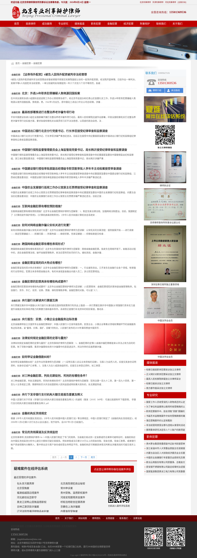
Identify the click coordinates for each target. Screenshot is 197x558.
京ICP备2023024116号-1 (98, 555)
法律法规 (137, 518)
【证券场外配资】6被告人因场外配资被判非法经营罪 (54, 74)
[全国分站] (182, 2)
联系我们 (123, 518)
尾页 (93, 457)
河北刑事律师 (170, 2)
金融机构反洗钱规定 (34, 413)
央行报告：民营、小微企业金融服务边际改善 (49, 319)
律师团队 (96, 518)
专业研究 (63, 23)
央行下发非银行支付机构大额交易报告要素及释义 (52, 394)
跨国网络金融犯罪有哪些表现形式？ (44, 244)
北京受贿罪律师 (68, 526)
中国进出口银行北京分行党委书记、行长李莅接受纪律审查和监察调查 (65, 131)
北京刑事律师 (145, 2)
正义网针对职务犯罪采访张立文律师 (163, 374)
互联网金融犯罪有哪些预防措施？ (42, 206)
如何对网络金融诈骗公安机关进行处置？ (47, 225)
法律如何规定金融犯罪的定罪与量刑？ (45, 338)
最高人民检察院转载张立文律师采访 (163, 379)
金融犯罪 (112, 23)
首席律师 (31, 23)
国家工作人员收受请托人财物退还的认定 (165, 402)
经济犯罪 (128, 23)
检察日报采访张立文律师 (158, 383)
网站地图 (82, 518)
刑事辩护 (145, 23)
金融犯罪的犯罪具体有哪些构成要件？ (45, 281)
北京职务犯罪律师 (51, 526)
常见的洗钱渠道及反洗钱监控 (40, 432)
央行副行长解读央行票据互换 (40, 300)
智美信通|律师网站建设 (117, 555)
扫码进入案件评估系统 (119, 506)
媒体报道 (79, 23)
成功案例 (47, 23)
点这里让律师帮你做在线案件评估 (112, 469)
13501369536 (177, 12)
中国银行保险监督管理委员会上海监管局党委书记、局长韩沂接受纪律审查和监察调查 (74, 149)
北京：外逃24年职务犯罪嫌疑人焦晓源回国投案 (51, 93)
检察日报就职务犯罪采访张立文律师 (163, 370)
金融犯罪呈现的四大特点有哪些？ (42, 262)
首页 (16, 23)
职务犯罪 (96, 23)
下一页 (83, 457)
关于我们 (177, 23)
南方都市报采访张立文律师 (159, 388)
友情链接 (110, 518)
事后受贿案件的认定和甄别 (159, 420)
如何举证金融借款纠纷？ (37, 356)
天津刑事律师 (157, 2)
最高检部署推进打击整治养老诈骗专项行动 (48, 112)
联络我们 (161, 23)
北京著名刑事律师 (33, 526)
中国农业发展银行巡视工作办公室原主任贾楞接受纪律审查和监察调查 (65, 187)
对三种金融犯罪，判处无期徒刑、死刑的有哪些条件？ (55, 375)
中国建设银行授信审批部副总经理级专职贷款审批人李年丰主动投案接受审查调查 (72, 168)
